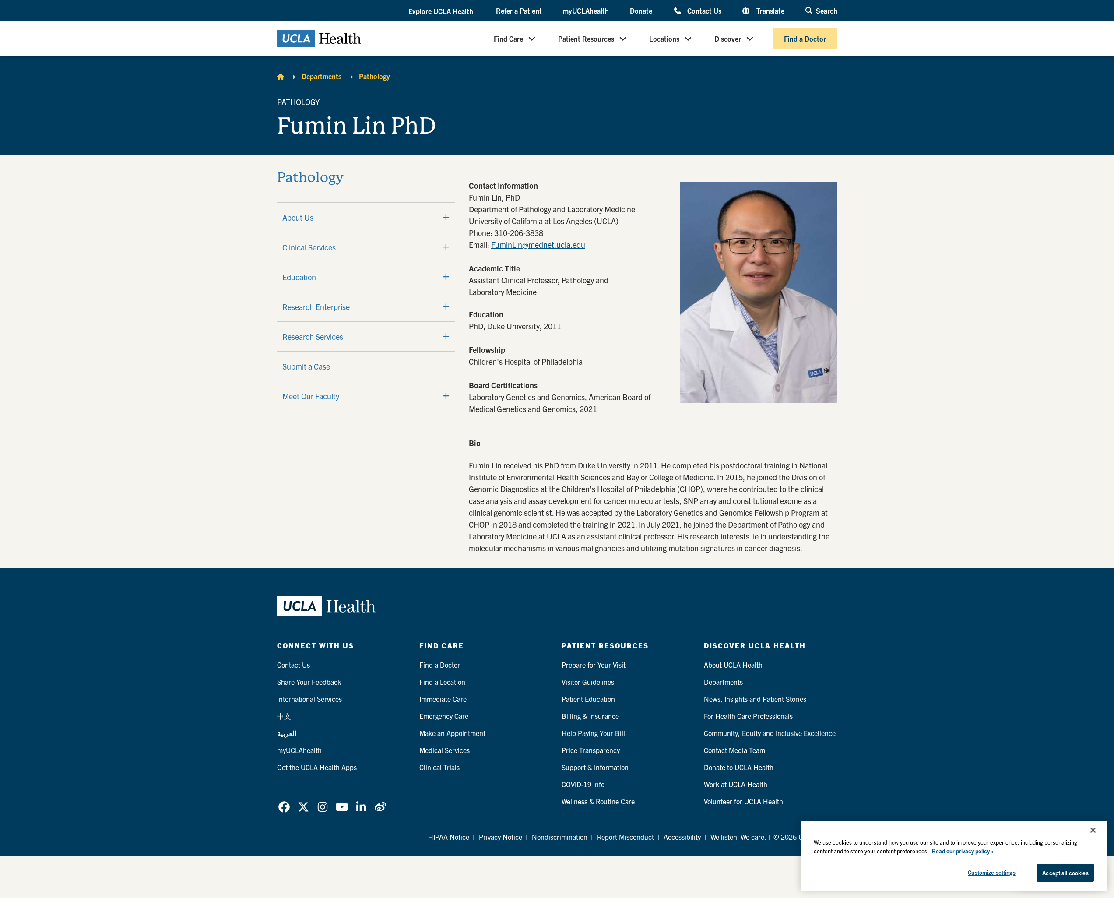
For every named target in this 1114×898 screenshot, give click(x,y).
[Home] (280, 76)
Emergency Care (443, 715)
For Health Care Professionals (748, 715)
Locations (664, 38)
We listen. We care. (738, 836)
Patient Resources (586, 38)
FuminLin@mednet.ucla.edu (538, 244)
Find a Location (442, 681)
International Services (309, 698)
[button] (441, 11)
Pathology (374, 76)
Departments (321, 76)
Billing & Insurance (590, 715)
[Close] (1093, 830)
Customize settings (991, 872)
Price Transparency (591, 750)
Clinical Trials (439, 767)
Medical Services (444, 750)
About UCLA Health (733, 664)
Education (299, 277)
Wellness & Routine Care (598, 801)
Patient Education (588, 698)
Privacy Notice (500, 836)
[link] (284, 807)
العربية (286, 733)
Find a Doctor (805, 38)
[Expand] (446, 217)
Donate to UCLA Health (738, 767)
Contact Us (704, 10)
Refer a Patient (519, 10)
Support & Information (595, 767)
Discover (727, 38)
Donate (641, 10)
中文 (284, 715)
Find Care (508, 38)
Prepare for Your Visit (594, 664)
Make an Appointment (452, 733)
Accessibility (682, 836)
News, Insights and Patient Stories (755, 698)
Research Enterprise (316, 307)
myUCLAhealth (586, 10)
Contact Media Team (734, 750)
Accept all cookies (1065, 873)
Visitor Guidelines (588, 681)
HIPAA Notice (448, 836)
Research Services (312, 336)
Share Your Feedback (309, 681)
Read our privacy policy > (963, 851)
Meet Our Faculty (310, 396)
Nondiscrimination (559, 836)
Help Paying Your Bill (593, 733)
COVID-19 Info (583, 784)
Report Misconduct (625, 836)
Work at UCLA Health (735, 784)
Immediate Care (443, 698)
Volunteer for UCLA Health (743, 801)
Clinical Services (309, 247)
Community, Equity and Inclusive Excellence (770, 733)
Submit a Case (306, 366)
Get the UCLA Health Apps (317, 767)
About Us (297, 217)
